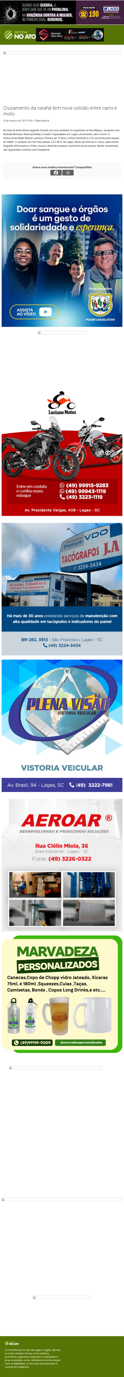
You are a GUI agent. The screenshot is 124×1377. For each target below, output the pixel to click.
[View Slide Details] (62, 12)
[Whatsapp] (68, 172)
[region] (62, 12)
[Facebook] (56, 172)
